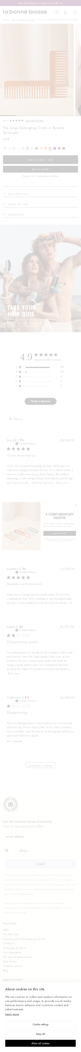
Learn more (12, 1014)
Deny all (40, 1034)
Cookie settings (40, 1024)
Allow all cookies (40, 1043)
